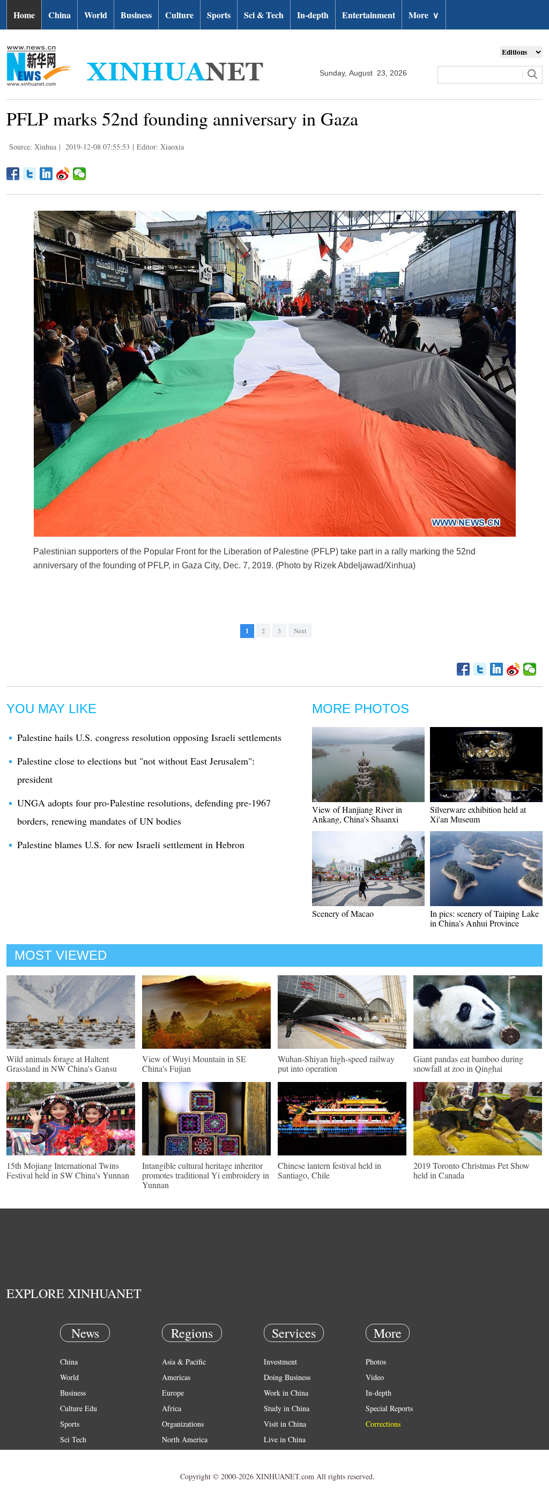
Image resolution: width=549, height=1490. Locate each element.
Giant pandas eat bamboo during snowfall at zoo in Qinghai (468, 1063)
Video (375, 1377)
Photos (376, 1361)
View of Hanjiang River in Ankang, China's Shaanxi (357, 814)
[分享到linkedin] (46, 173)
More (424, 15)
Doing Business (287, 1377)
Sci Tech (73, 1439)
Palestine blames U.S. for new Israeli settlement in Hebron (130, 844)
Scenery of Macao (343, 913)
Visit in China (285, 1424)
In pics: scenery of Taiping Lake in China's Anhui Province (484, 918)
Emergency (281, 1455)
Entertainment (368, 15)
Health (70, 1455)
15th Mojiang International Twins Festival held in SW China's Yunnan (67, 1170)
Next (300, 630)
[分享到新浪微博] (63, 173)
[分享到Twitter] (29, 173)
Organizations (183, 1424)
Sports (219, 15)
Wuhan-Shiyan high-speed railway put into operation (336, 1063)
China (59, 15)
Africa (171, 1408)
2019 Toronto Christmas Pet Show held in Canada (471, 1170)
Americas (176, 1377)
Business (136, 15)
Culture (179, 15)
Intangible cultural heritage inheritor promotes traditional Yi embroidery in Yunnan (205, 1175)
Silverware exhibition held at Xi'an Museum (478, 814)
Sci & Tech (264, 15)
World (95, 15)
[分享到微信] (79, 173)
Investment (280, 1361)
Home (24, 15)
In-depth (313, 15)
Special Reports (389, 1408)
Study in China (286, 1408)
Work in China (286, 1393)
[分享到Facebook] (13, 173)
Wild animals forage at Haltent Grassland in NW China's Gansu (61, 1063)
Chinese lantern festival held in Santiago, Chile (329, 1170)
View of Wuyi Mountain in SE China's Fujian (194, 1063)
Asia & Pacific (184, 1361)
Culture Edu (78, 1408)
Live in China (285, 1439)
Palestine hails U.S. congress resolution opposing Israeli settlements (149, 737)
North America (184, 1439)
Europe (173, 1393)
